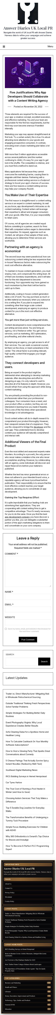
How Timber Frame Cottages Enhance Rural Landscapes (23, 964)
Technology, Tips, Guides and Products (17, 1000)
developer (38, 427)
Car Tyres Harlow (14, 782)
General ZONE (10, 1005)
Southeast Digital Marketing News (21, 770)
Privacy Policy (9, 892)
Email (9, 604)
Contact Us (8, 888)
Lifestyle (8, 992)
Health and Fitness (11, 987)
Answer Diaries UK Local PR (28, 27)
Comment (11, 553)
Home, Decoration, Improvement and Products (20, 996)
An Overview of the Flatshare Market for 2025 (20, 960)
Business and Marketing (13, 983)
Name (9, 591)
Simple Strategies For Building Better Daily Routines (22, 926)
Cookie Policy (9, 901)
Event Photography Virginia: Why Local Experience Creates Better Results (26, 932)
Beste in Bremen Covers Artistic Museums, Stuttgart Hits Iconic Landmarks (25, 954)
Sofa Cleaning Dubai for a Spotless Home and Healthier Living (25, 937)
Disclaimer (8, 897)
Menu (50, 46)
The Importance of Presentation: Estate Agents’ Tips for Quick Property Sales (25, 970)
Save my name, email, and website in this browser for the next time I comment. (29, 630)
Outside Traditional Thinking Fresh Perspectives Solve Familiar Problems (25, 921)
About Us (8, 884)
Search (10, 654)
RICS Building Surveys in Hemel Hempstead (26, 776)
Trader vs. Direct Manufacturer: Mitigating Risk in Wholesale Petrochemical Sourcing (24, 914)
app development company (17, 517)
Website (10, 617)
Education (8, 1009)
